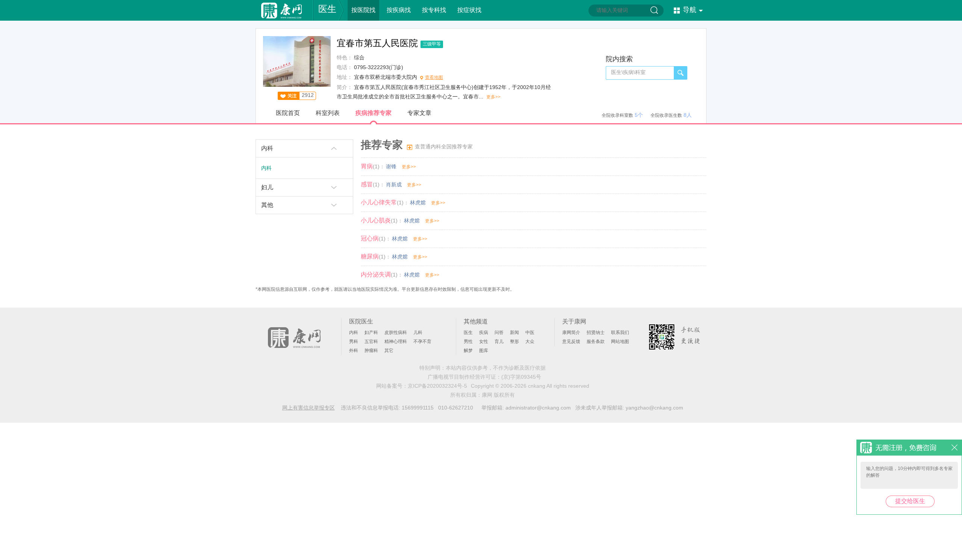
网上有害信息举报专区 (308, 408)
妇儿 (267, 187)
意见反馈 (571, 341)
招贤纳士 (596, 332)
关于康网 (574, 321)
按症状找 (469, 10)
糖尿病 (370, 256)
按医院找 (363, 10)
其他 (267, 205)
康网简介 (571, 332)
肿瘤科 (371, 350)
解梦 (468, 350)
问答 (499, 332)
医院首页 (288, 113)
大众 (529, 341)
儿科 (417, 332)
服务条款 (596, 341)
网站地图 (620, 341)
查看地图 (434, 77)
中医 (529, 332)
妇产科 (371, 332)
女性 (483, 341)
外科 (353, 350)
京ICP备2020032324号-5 (437, 386)
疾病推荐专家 (373, 113)
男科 (353, 341)
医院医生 (361, 321)
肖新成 (394, 184)
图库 (483, 350)
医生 (327, 9)
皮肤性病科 (395, 332)
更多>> (493, 97)
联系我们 (620, 332)
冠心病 (370, 238)
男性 (468, 341)
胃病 (367, 166)
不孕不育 (422, 341)
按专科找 (434, 10)
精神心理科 (395, 341)
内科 (267, 148)
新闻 (514, 332)
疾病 (483, 332)
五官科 (371, 341)
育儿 (499, 341)
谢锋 (391, 166)
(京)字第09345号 (521, 377)
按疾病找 (399, 10)
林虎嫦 (418, 202)
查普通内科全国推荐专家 (444, 147)
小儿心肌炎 (376, 220)
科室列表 (328, 113)
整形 (514, 341)
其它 (388, 350)
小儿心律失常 (379, 202)
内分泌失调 (376, 274)
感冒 (367, 184)
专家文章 (419, 113)
